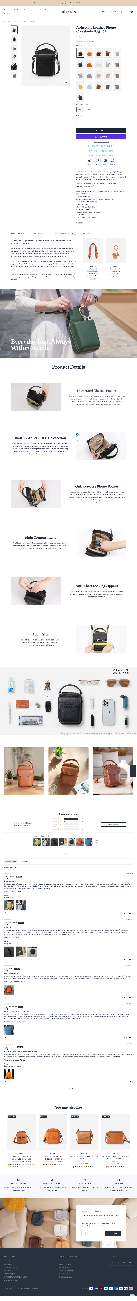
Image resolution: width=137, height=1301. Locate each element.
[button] (86, 15)
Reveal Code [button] (68, 48)
